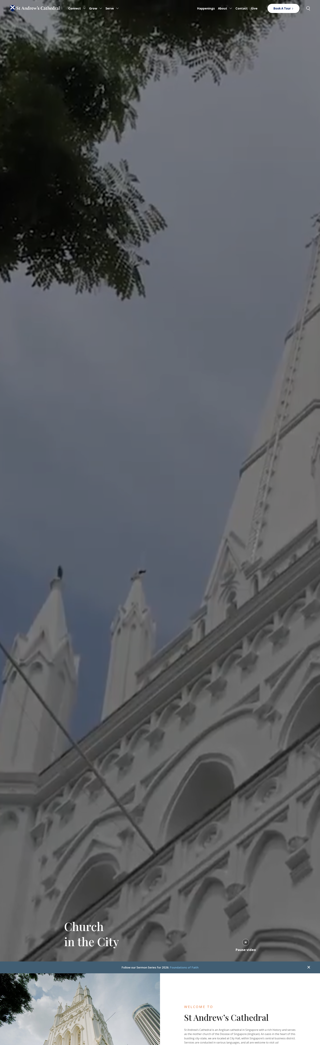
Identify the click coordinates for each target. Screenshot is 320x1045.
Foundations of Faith (184, 967)
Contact (242, 8)
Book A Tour (282, 8)
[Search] (308, 8)
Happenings (206, 8)
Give (254, 8)
